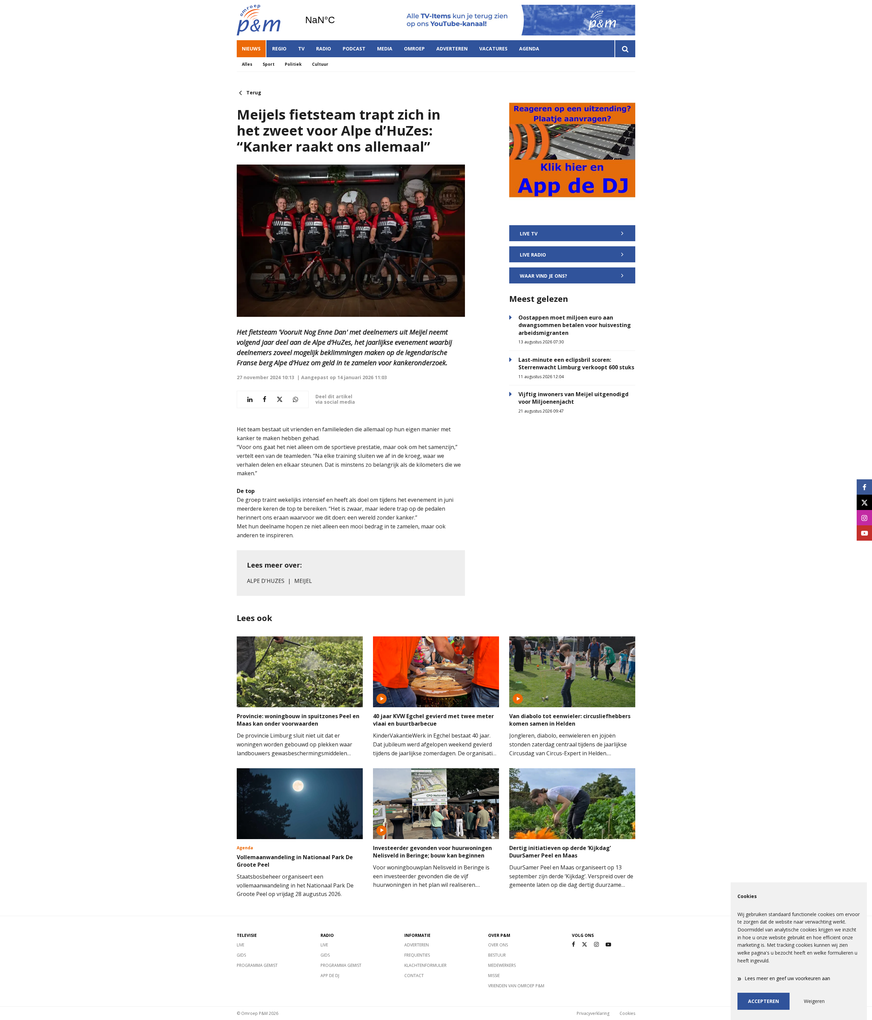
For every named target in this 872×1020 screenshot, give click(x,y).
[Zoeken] (624, 48)
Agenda (529, 48)
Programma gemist (257, 965)
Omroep (414, 48)
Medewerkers (502, 965)
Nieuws (251, 48)
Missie (494, 975)
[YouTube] (608, 944)
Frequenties (417, 955)
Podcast (354, 48)
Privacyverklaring (593, 1013)
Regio (279, 48)
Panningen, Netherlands (337, 20)
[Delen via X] (279, 399)
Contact (414, 975)
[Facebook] (573, 944)
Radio (323, 48)
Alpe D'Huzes (265, 581)
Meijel (303, 581)
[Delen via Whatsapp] (295, 399)
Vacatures (493, 48)
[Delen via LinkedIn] (250, 399)
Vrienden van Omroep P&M (516, 986)
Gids (241, 955)
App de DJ (330, 975)
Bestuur (497, 955)
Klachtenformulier (425, 965)
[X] (584, 944)
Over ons (498, 945)
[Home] (266, 20)
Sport (269, 64)
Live (240, 945)
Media (384, 48)
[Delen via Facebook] (264, 399)
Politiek (293, 64)
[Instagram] (596, 944)
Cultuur (320, 64)
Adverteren (452, 48)
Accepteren (763, 1001)
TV (301, 48)
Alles (247, 64)
